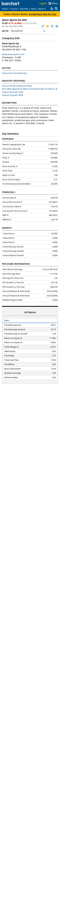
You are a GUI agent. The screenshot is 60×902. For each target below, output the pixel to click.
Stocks (5, 8)
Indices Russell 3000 (12, 95)
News (33, 8)
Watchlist (24, 8)
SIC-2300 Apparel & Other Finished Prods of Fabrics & (29, 88)
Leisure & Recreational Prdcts (17, 85)
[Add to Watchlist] (52, 26)
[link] (56, 26)
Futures (14, 8)
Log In (43, 3)
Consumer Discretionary (14, 73)
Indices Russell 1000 (12, 92)
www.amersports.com (13, 54)
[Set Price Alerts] (47, 26)
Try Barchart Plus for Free (42, 14)
